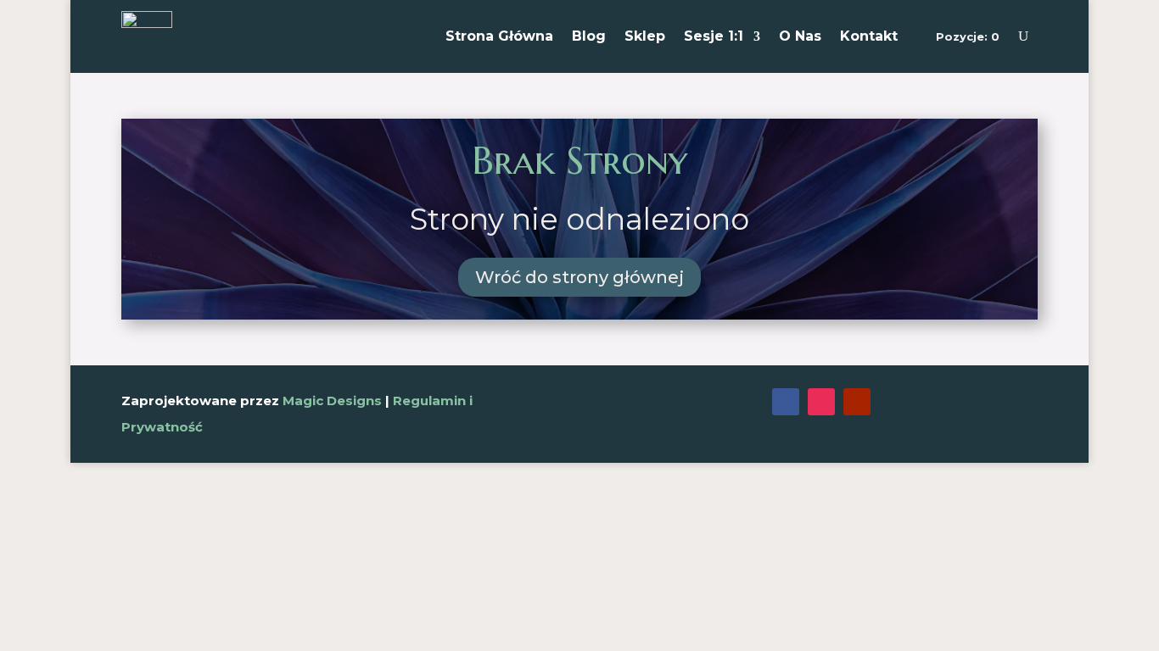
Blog (589, 36)
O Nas (800, 36)
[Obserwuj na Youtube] (857, 401)
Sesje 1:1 (713, 36)
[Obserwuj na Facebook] (785, 401)
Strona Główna (499, 36)
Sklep (644, 36)
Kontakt (869, 36)
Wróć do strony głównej (579, 277)
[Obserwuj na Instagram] (821, 401)
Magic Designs (332, 400)
